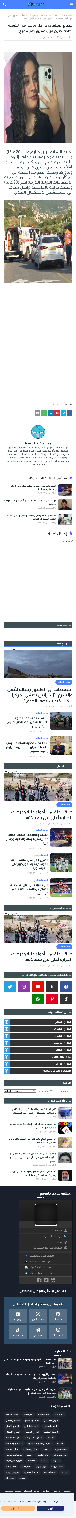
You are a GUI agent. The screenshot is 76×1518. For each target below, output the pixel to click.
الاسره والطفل (13, 1420)
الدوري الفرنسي (62, 1042)
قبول (50, 1508)
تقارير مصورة (12, 1449)
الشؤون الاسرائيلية (33, 1437)
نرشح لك (10, 1478)
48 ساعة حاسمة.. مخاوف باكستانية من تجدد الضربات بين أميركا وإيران (27, 722)
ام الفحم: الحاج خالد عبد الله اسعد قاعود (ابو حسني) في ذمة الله (32, 1140)
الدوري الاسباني (63, 1021)
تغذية (60, 1443)
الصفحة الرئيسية (63, 15)
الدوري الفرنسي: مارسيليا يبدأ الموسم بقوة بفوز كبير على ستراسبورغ (28, 864)
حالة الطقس (42, 1455)
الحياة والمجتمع (32, 1420)
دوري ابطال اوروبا (61, 1056)
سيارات (56, 1461)
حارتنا (29, 1455)
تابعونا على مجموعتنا (42, 1256)
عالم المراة (25, 1466)
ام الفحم (57, 1242)
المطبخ (51, 1437)
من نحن (56, 1491)
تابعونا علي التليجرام (41, 1273)
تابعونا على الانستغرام (42, 1267)
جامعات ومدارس (14, 1455)
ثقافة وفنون (61, 1449)
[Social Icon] (66, 986)
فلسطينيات (57, 1466)
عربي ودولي (41, 1466)
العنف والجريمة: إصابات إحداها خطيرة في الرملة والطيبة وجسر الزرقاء (33, 488)
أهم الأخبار (28, 1414)
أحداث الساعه (12, 1414)
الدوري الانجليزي (62, 1028)
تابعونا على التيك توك (41, 1261)
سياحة (44, 1461)
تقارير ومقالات (30, 1449)
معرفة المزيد (18, 1508)
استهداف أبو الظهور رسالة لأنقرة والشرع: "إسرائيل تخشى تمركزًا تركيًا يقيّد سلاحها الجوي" (39, 695)
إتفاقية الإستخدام (31, 1491)
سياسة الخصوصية (13, 1491)
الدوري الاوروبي (63, 1063)
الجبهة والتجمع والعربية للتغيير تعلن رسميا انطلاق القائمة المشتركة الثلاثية (31, 517)
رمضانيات (31, 1461)
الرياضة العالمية (51, 1432)
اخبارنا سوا (65, 37)
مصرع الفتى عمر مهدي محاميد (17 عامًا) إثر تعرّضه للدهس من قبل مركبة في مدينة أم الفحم (33, 1157)
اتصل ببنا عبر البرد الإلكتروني (47, 1247)
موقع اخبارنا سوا (53, 1236)
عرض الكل (12, 649)
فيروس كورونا (12, 1472)
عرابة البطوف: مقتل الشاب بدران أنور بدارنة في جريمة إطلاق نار (30, 502)
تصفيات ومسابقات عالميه (57, 1070)
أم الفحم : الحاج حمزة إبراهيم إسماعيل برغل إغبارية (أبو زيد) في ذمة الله (33, 1173)
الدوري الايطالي (63, 1049)
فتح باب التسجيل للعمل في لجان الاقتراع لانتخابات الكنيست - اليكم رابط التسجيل (34, 1111)
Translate (62, 1091)
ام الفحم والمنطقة (14, 1443)
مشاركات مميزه (31, 1472)
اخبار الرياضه (43, 1414)
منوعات (64, 1472)
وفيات (22, 1478)
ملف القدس (50, 1472)
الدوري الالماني (63, 1035)
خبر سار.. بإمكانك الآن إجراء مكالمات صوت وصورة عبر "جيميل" (33, 1126)
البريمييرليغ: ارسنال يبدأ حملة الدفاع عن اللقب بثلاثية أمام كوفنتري (29, 889)
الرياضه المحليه (12, 1437)
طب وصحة (11, 1466)
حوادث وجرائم (60, 1455)
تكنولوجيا (46, 1449)
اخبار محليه (46, 15)
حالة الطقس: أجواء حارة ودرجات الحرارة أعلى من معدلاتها (41, 814)
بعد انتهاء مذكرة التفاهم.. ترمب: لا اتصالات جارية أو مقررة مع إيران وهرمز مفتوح (26, 747)
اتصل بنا (46, 1491)
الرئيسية (67, 1491)
